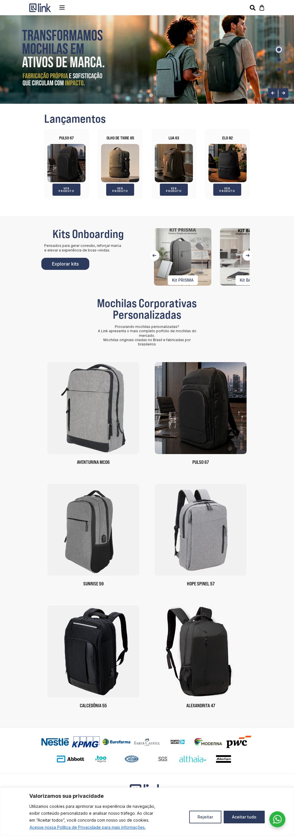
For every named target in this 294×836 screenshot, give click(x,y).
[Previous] (154, 255)
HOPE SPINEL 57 (200, 584)
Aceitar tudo (244, 816)
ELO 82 (227, 137)
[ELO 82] (227, 163)
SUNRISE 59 (93, 584)
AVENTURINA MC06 (93, 462)
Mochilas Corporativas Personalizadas (147, 309)
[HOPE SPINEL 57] (201, 530)
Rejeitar (205, 816)
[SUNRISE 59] (93, 530)
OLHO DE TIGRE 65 (120, 137)
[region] (147, 811)
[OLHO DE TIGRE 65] (120, 163)
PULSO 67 (66, 137)
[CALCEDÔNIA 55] (93, 651)
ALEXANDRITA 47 (200, 705)
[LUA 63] (174, 163)
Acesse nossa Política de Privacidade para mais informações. (88, 827)
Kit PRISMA (181, 280)
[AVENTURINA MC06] (93, 408)
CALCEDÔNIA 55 (93, 705)
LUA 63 (174, 137)
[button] (279, 49)
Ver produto (66, 189)
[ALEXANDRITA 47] (201, 651)
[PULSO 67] (66, 163)
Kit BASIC (247, 280)
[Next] (248, 255)
